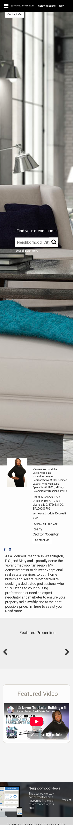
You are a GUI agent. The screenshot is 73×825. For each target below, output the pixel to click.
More (65, 799)
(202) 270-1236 (50, 496)
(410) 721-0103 (50, 500)
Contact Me (14, 14)
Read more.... (15, 611)
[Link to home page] (22, 6)
